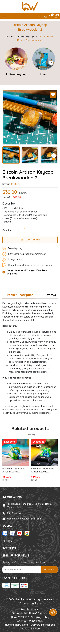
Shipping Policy (40, 617)
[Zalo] (5, 533)
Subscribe (49, 569)
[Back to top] (53, 603)
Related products (30, 428)
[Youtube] (19, 533)
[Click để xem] (30, 117)
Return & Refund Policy (29, 620)
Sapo (37, 603)
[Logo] (30, 6)
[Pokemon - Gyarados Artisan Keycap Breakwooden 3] (44, 452)
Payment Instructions (16, 624)
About (34, 609)
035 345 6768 (14, 513)
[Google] (27, 533)
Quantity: (7, 230)
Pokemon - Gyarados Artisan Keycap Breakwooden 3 (42, 470)
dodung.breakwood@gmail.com (24, 518)
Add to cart (32, 239)
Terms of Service (30, 628)
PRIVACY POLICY (19, 617)
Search (24, 609)
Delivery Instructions (43, 624)
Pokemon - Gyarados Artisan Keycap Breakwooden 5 (13, 470)
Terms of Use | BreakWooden (29, 613)
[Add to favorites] (53, 95)
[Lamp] (43, 62)
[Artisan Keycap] (16, 62)
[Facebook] (12, 533)
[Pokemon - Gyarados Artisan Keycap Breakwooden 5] (15, 452)
